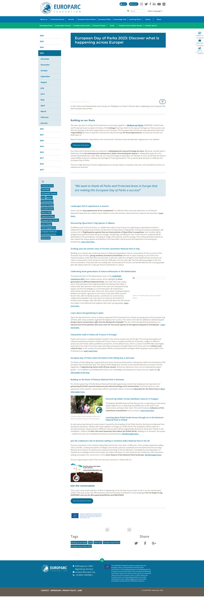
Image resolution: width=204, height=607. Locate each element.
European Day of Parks (49, 220)
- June (42, 94)
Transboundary (47, 201)
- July (42, 88)
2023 (42, 53)
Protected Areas (47, 186)
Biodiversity (45, 238)
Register (134, 4)
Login (124, 4)
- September (45, 76)
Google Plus (154, 543)
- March (43, 111)
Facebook (145, 543)
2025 (42, 41)
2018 (42, 152)
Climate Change (47, 205)
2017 (42, 158)
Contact (45, 590)
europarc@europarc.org (85, 572)
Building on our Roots (79, 542)
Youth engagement (48, 228)
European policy (47, 209)
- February (44, 117)
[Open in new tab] (162, 101)
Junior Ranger (46, 224)
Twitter (136, 543)
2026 (42, 35)
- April (42, 105)
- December (44, 59)
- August (43, 82)
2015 (42, 170)
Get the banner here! (82, 501)
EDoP (90, 542)
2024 (42, 47)
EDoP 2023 (98, 542)
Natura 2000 (46, 212)
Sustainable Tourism (49, 193)
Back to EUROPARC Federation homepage (60, 8)
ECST (43, 197)
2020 (42, 140)
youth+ (49, 197)
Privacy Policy (69, 590)
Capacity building (47, 216)
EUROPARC (45, 189)
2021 (42, 135)
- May (42, 100)
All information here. (130, 434)
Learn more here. (88, 242)
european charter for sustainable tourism (49, 232)
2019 (42, 146)
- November (45, 65)
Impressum (56, 590)
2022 (42, 129)
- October (44, 70)
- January (43, 123)
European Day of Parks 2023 (81, 546)
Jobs (80, 590)
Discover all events (81, 145)
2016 (42, 164)
